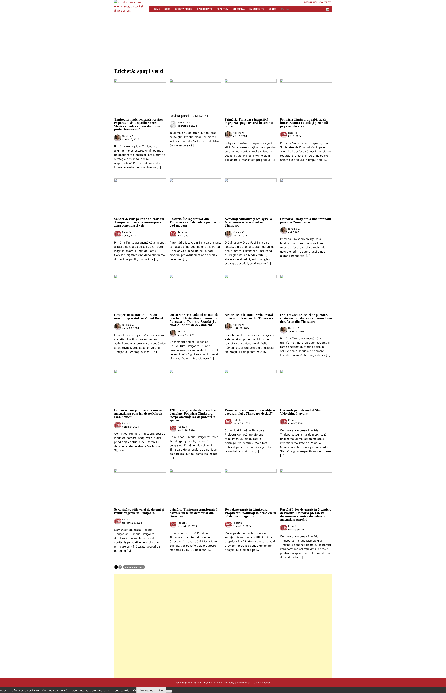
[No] (169, 691)
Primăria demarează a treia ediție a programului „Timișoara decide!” (250, 411)
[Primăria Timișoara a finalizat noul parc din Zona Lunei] (306, 181)
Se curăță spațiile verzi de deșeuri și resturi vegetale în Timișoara (139, 511)
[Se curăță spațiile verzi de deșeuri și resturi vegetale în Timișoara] (140, 471)
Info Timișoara (204, 682)
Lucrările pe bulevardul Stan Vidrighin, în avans (301, 411)
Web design (181, 682)
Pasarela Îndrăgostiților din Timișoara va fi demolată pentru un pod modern (195, 222)
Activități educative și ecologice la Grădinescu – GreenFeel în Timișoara (248, 222)
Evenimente (256, 9)
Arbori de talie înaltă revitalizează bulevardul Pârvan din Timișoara (249, 316)
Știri (167, 9)
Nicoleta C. (128, 136)
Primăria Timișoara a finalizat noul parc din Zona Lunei (305, 220)
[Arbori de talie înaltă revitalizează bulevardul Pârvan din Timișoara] (251, 277)
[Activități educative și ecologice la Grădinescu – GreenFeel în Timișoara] (251, 181)
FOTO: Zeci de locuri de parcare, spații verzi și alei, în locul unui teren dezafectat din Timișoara (306, 318)
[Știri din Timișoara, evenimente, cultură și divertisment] (129, 10)
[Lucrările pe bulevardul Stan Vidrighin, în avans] (306, 372)
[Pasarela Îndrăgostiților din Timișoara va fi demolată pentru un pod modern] (195, 181)
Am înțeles (146, 690)
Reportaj (222, 9)
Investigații (204, 9)
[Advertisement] (223, 38)
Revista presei (184, 9)
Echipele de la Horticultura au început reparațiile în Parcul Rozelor (140, 316)
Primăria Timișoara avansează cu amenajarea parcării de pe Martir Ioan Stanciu (138, 413)
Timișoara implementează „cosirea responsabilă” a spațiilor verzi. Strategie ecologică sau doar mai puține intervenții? (138, 124)
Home (156, 9)
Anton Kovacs (185, 122)
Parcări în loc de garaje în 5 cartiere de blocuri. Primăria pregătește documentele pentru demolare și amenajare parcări (305, 514)
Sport (272, 9)
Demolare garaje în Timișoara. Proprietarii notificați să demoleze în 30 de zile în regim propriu (250, 513)
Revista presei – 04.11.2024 (189, 116)
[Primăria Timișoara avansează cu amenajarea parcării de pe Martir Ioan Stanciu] (140, 372)
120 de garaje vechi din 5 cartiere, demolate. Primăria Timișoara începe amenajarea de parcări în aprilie (194, 415)
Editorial (239, 9)
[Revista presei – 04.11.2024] (195, 81)
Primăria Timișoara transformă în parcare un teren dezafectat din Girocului (194, 513)
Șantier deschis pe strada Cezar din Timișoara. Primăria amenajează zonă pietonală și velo (139, 222)
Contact (325, 2)
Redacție (292, 133)
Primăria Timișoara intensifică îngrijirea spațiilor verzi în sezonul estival (249, 123)
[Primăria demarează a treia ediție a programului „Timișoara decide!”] (251, 372)
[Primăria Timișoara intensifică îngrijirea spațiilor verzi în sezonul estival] (251, 81)
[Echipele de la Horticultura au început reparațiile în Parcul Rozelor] (140, 277)
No (161, 690)
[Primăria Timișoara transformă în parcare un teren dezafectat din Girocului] (195, 471)
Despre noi (310, 2)
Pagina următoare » (134, 567)
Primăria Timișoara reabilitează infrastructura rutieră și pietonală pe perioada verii (304, 123)
